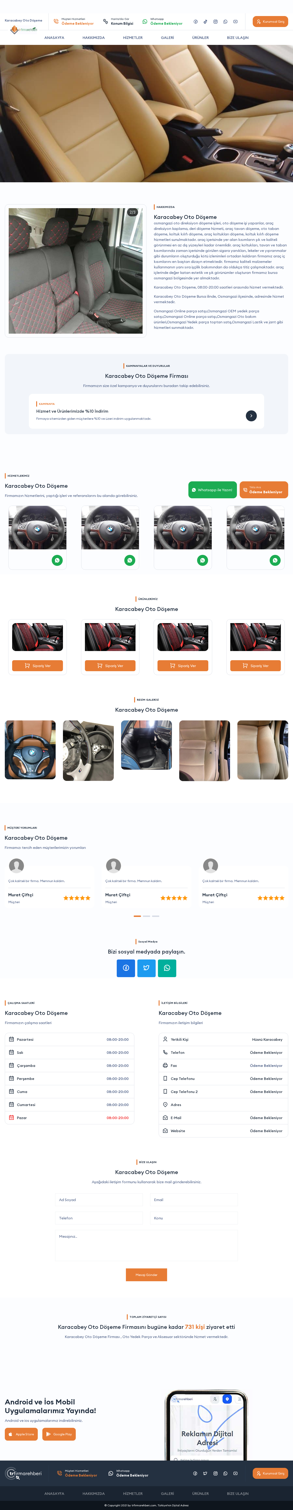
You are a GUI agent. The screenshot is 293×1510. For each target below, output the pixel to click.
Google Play (62, 1434)
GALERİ (167, 37)
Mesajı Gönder (146, 1275)
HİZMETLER (133, 37)
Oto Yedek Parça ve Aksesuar (147, 1336)
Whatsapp (166, 21)
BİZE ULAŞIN (238, 37)
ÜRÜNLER (200, 37)
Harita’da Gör (122, 21)
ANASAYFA (54, 37)
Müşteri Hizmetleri (78, 21)
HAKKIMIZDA (94, 37)
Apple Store (25, 1434)
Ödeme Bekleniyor (266, 1052)
